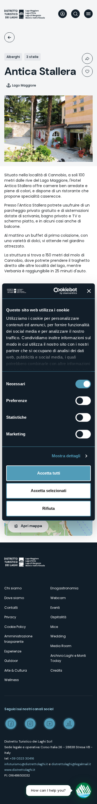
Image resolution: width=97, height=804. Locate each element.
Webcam (58, 598)
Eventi (55, 607)
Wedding (58, 636)
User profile (62, 13)
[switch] (83, 400)
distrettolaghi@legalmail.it (71, 764)
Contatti (11, 607)
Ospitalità (9, 37)
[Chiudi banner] (89, 291)
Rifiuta (48, 508)
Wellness (11, 680)
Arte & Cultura (15, 670)
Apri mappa (31, 525)
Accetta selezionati (48, 490)
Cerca (75, 13)
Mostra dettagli (66, 455)
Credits (56, 670)
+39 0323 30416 (22, 758)
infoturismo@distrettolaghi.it (26, 764)
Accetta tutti (48, 473)
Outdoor (11, 660)
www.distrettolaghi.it (19, 770)
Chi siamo (13, 588)
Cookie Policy (15, 626)
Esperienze (12, 651)
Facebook (10, 723)
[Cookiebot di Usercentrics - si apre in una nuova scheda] (57, 290)
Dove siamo (14, 598)
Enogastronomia (64, 588)
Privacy (10, 617)
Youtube (49, 723)
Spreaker (69, 723)
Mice (54, 626)
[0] (87, 71)
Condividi (87, 58)
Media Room (60, 646)
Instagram (30, 723)
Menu (88, 13)
